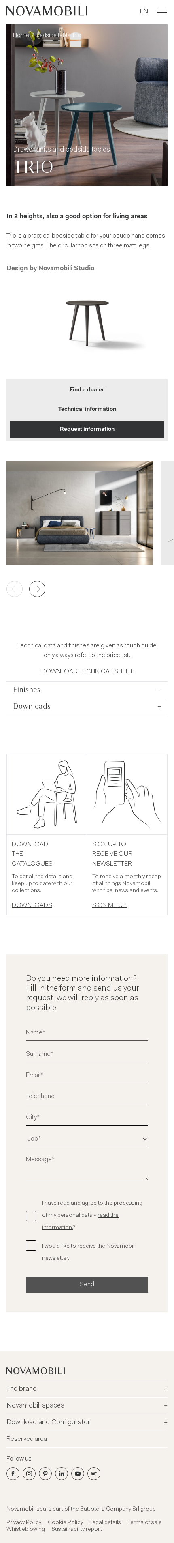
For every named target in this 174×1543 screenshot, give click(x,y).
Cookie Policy (65, 1523)
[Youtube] (77, 1473)
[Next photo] (37, 589)
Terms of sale (144, 1523)
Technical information (87, 410)
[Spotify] (93, 1473)
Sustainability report (76, 1529)
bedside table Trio (58, 36)
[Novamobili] (46, 12)
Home (21, 36)
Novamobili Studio (66, 268)
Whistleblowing (25, 1529)
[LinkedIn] (61, 1473)
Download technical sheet (87, 671)
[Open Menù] (162, 12)
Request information (87, 429)
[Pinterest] (45, 1473)
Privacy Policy (23, 1523)
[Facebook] (12, 1473)
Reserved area (26, 1439)
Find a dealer (87, 390)
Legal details (105, 1523)
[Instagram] (29, 1473)
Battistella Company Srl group (118, 1509)
